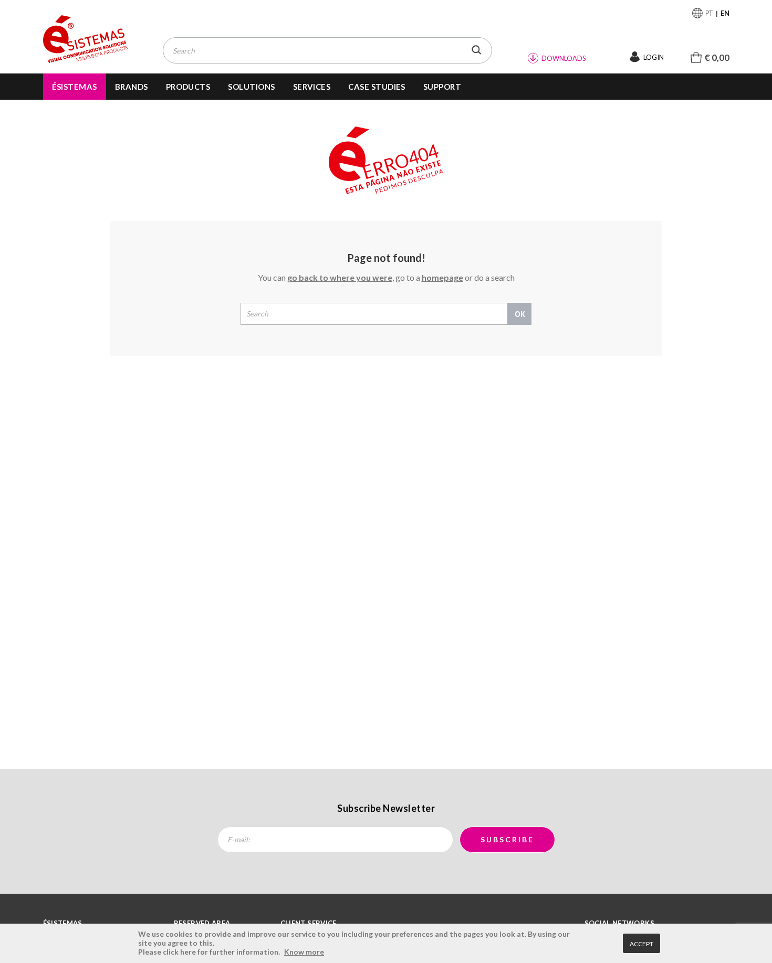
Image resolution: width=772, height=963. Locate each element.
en (725, 13)
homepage (442, 277)
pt (709, 13)
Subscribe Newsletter (386, 808)
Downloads (563, 58)
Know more (304, 951)
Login (653, 57)
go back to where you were (339, 277)
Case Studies (376, 86)
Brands (131, 86)
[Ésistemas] (85, 39)
